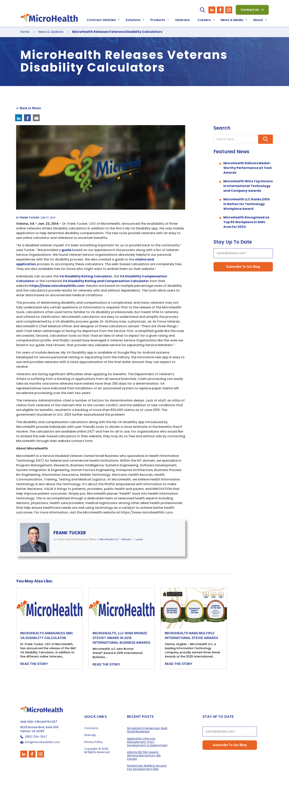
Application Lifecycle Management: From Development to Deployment (147, 742)
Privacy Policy (93, 742)
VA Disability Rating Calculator (85, 276)
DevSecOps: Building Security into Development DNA (147, 767)
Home (24, 31)
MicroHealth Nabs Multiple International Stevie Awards (191, 635)
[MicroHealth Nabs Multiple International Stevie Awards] (194, 608)
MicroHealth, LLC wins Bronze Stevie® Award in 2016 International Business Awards (121, 637)
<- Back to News (28, 108)
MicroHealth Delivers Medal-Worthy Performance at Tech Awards (247, 168)
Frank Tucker (69, 533)
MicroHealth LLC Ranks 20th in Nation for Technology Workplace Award (246, 204)
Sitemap (90, 735)
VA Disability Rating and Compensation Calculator (106, 281)
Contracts (91, 728)
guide (66, 250)
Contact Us (250, 9)
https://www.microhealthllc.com (57, 285)
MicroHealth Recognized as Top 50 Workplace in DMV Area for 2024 (246, 222)
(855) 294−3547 (36, 736)
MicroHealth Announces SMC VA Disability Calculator (46, 635)
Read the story (34, 664)
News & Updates (51, 31)
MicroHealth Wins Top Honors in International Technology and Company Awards (248, 186)
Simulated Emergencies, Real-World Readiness (147, 730)
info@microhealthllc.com (42, 742)
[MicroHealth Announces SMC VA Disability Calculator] (49, 608)
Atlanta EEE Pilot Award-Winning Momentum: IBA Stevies (144, 756)
